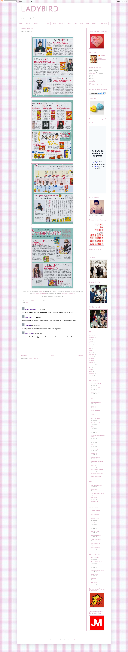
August (91, 345)
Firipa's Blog (94, 449)
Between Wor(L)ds (96, 535)
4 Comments (39, 300)
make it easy (94, 441)
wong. (92, 414)
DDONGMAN (94, 501)
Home (52, 355)
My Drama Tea (95, 514)
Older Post (80, 355)
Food (47, 23)
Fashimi (93, 406)
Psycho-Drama (95, 518)
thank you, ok (94, 574)
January (91, 335)
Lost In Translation (96, 476)
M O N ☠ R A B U (95, 418)
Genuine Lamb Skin (96, 388)
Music (82, 23)
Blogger (76, 640)
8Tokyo (93, 445)
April (90, 341)
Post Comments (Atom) (34, 358)
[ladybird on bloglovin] (97, 94)
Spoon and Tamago (96, 402)
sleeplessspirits (95, 547)
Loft (90, 83)
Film (42, 23)
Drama (28, 23)
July (90, 366)
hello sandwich (95, 431)
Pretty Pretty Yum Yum (97, 469)
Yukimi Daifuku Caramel (95, 85)
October (91, 362)
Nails (87, 23)
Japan (69, 23)
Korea (75, 23)
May (90, 339)
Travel (94, 23)
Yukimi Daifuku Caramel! (68, 293)
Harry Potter (92, 81)
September (92, 364)
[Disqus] (52, 329)
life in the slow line (96, 423)
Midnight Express (96, 543)
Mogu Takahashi (95, 410)
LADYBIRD (40, 9)
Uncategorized (103, 23)
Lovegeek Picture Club (97, 473)
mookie (93, 523)
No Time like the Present (97, 570)
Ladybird (102, 55)
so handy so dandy (96, 383)
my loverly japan (95, 457)
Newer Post (24, 355)
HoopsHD (61, 23)
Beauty (21, 23)
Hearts (54, 23)
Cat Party (93, 578)
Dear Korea (94, 489)
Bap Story (94, 497)
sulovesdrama (95, 531)
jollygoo (93, 427)
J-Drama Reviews (96, 527)
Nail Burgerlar (95, 557)
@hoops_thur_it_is (94, 122)
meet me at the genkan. (97, 461)
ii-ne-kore (93, 465)
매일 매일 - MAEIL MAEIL (97, 493)
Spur (41, 291)
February (91, 354)
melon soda (94, 453)
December (92, 358)
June (90, 347)
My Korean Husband (96, 485)
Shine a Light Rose (96, 539)
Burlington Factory (96, 392)
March (90, 352)
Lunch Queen (92, 73)
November (92, 337)
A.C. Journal (94, 582)
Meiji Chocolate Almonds (39, 293)
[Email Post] (44, 300)
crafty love (94, 566)
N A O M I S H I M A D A (97, 562)
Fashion (35, 23)
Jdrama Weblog (95, 510)
